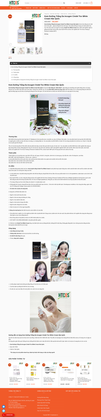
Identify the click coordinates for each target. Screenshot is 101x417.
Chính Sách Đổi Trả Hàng (43, 402)
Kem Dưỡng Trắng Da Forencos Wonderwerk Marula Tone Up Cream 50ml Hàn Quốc (84, 380)
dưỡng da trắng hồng (27, 284)
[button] (78, 3)
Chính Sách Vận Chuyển (43, 408)
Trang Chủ (28, 7)
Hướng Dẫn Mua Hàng (43, 397)
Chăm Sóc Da (64, 13)
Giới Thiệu (35, 7)
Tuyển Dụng (70, 7)
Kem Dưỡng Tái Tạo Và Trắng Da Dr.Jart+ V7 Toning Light (67, 379)
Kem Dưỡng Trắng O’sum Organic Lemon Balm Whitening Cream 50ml (49, 380)
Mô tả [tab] (10, 58)
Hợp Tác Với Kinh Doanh (53, 7)
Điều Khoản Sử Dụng (42, 405)
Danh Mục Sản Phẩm (54, 13)
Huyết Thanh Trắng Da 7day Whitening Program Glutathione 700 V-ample (16, 380)
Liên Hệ (76, 7)
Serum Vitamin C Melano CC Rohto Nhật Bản (33, 379)
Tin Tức (63, 7)
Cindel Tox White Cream (70, 27)
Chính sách (42, 7)
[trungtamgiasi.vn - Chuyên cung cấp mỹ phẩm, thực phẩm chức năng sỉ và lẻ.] (15, 3)
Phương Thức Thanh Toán (43, 400)
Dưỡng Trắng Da (72, 13)
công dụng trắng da (81, 89)
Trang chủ (46, 13)
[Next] (40, 29)
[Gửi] (64, 3)
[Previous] (11, 29)
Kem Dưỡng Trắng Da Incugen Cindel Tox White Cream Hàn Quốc (61, 24)
